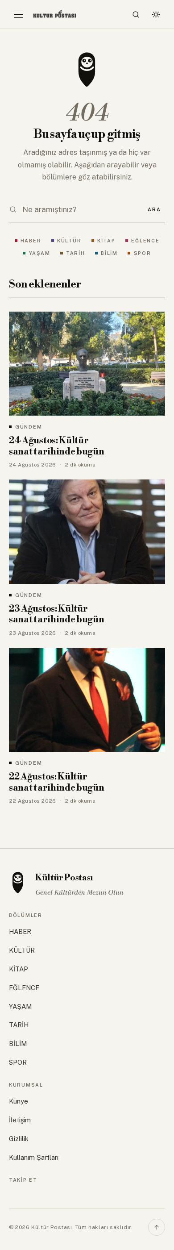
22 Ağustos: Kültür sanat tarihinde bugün (56, 782)
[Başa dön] (156, 1227)
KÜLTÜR (69, 240)
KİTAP (106, 240)
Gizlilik (19, 1138)
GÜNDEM (28, 426)
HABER (31, 240)
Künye (18, 1101)
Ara (154, 209)
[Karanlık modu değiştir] (155, 14)
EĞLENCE (145, 240)
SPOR (142, 253)
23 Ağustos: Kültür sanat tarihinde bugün (56, 614)
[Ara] (136, 14)
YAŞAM (39, 253)
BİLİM (109, 253)
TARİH (75, 253)
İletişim (20, 1120)
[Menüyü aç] (18, 14)
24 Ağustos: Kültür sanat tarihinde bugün (56, 446)
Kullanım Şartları (33, 1157)
